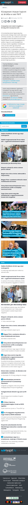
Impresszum (6, 478)
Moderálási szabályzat (18, 480)
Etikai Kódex (21, 478)
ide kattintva (14, 97)
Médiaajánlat (7, 490)
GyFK (20, 485)
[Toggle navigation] (3, 5)
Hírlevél (22, 490)
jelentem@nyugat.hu (16, 99)
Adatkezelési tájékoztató (14, 483)
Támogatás (22, 2)
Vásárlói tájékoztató (12, 485)
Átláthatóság (19, 488)
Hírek (5, 7)
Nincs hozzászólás (10, 115)
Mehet (24, 126)
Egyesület (14, 478)
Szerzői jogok (7, 480)
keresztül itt (6, 96)
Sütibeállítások (10, 488)
